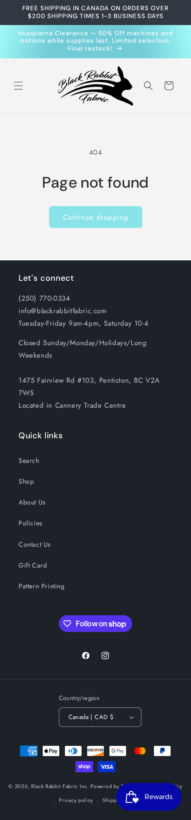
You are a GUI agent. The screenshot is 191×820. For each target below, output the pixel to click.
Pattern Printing (42, 586)
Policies (31, 523)
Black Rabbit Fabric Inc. (60, 785)
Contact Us (35, 544)
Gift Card (33, 565)
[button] (18, 86)
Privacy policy (76, 800)
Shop (26, 481)
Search (29, 460)
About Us (32, 502)
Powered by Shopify (115, 785)
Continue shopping (95, 217)
